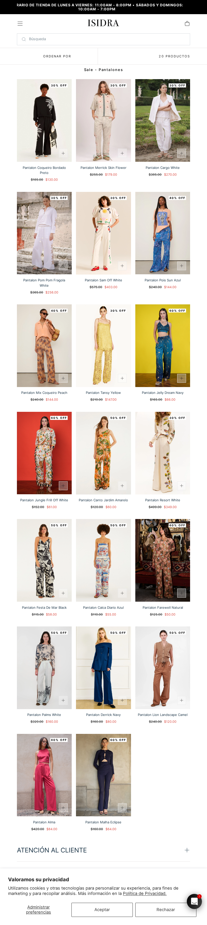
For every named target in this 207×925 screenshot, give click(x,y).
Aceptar (102, 909)
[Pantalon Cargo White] (162, 120)
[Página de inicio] (103, 23)
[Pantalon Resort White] (162, 453)
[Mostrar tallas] (63, 153)
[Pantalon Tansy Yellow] (103, 345)
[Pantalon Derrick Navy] (103, 667)
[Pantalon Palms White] (44, 667)
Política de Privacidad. (145, 893)
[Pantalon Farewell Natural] (162, 560)
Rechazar (166, 909)
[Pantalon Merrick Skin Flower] (103, 120)
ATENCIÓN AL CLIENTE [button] (52, 850)
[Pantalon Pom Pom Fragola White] (44, 233)
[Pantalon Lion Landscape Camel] (162, 667)
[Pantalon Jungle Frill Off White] (44, 453)
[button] (20, 23)
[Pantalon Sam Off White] (103, 233)
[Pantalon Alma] (44, 775)
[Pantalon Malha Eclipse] (103, 775)
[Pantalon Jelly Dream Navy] (162, 345)
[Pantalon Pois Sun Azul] (162, 233)
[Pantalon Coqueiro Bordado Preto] (44, 120)
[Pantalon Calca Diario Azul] (103, 560)
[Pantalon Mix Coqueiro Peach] (44, 345)
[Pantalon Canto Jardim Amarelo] (103, 453)
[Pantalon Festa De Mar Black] (44, 560)
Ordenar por (57, 56)
